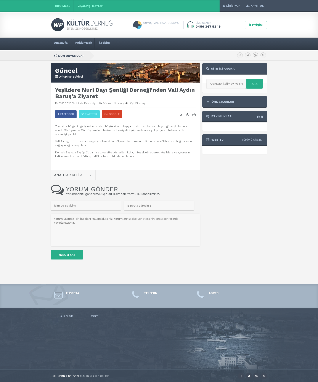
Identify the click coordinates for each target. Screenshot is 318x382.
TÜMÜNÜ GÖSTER (252, 139)
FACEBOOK (67, 114)
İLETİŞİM (256, 25)
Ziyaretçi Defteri (90, 6)
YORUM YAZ (66, 254)
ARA (254, 84)
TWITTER (91, 114)
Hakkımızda (66, 315)
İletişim (93, 315)
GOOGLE (114, 114)
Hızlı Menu (62, 6)
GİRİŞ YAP (233, 5)
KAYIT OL (257, 5)
